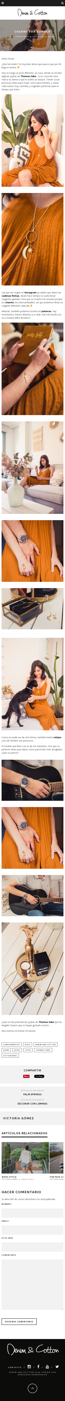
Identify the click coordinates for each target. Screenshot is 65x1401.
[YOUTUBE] (48, 1367)
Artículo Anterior (32, 1090)
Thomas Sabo (29, 76)
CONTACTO (15, 1367)
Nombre (7, 1204)
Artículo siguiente (32, 1100)
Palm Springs (32, 1094)
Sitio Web (7, 1238)
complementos (11, 1044)
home (6, 1050)
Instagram (30, 292)
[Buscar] (62, 3)
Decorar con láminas (32, 1103)
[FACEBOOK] (38, 1367)
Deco (27, 1044)
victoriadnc (10, 1056)
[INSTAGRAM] (29, 1367)
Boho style (9, 1177)
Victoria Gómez (22, 36)
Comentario (9, 1255)
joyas (17, 1050)
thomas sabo (43, 1050)
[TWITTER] (57, 1367)
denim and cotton (45, 1044)
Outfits (51, 36)
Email (5, 1221)
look (28, 1050)
